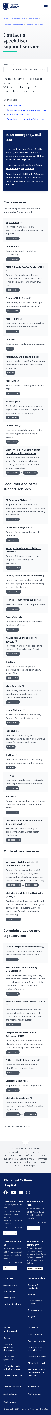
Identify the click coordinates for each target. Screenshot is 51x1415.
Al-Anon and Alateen (17, 500)
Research (33, 1327)
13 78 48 (10, 768)
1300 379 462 (12, 723)
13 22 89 (10, 747)
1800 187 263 (12, 788)
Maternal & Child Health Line (21, 356)
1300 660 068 (12, 290)
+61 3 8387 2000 (38, 1222)
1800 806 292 (12, 473)
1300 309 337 (12, 1073)
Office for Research (36, 1363)
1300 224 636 (12, 238)
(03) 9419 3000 (13, 919)
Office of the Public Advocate (22, 1060)
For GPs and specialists (9, 1358)
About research (35, 1334)
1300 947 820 (12, 1052)
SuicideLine (12, 168)
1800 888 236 (12, 259)
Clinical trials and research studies (35, 1348)
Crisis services (14, 105)
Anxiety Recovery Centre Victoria (24, 575)
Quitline (10, 755)
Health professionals (10, 1329)
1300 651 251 (12, 442)
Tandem (10, 796)
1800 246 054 (12, 994)
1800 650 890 (12, 654)
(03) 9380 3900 (13, 840)
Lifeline (38, 165)
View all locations (35, 1269)
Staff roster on (10, 1394)
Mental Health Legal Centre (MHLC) (25, 1001)
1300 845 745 (12, 678)
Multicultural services (18, 114)
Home (5, 19)
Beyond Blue (27, 168)
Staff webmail (34, 1394)
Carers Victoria (14, 617)
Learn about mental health (13, 25)
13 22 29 (10, 373)
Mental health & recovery (35, 1302)
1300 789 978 (12, 394)
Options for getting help (34, 25)
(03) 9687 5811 (30, 473)
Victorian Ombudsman (17, 1098)
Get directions (10, 1233)
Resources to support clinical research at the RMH (37, 1372)
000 (39, 156)
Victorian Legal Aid (16, 1080)
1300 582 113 (12, 959)
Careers (6, 1338)
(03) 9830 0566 (13, 592)
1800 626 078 (31, 885)
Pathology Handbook (13, 1375)
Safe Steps (12, 401)
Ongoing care (9, 1298)
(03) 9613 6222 (13, 1114)
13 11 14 (9, 349)
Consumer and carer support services (26, 110)
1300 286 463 (12, 702)
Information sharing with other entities (12, 1367)
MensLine (11, 380)
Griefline (10, 662)
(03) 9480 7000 (13, 885)
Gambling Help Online (17, 298)
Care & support (34, 1310)
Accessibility (33, 1386)
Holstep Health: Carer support (22, 599)
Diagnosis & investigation (33, 1286)
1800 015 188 (12, 418)
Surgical (31, 1316)
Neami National (14, 710)
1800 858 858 (12, 311)
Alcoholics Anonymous (18, 527)
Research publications (38, 1356)
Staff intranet (9, 1402)
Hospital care (9, 1291)
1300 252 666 (12, 519)
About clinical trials (36, 1341)
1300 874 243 (13, 177)
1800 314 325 (12, 812)
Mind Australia (13, 686)
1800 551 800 (12, 331)
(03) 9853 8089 (13, 568)
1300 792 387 (12, 1090)
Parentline (11, 730)
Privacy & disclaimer (12, 1386)
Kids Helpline (13, 318)
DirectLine (11, 246)
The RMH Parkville (13, 1201)
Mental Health (33, 19)
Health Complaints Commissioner (24, 946)
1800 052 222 (12, 609)
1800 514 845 (12, 630)
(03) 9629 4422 (13, 1025)
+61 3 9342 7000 (15, 1228)
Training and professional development (9, 1347)
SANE (9, 775)
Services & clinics (37, 1278)
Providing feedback (12, 1304)
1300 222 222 (12, 540)
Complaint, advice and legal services (25, 119)
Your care (8, 1278)
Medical (31, 1294)
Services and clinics (18, 19)
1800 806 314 (30, 1114)
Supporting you (10, 1285)
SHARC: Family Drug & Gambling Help (25, 267)
